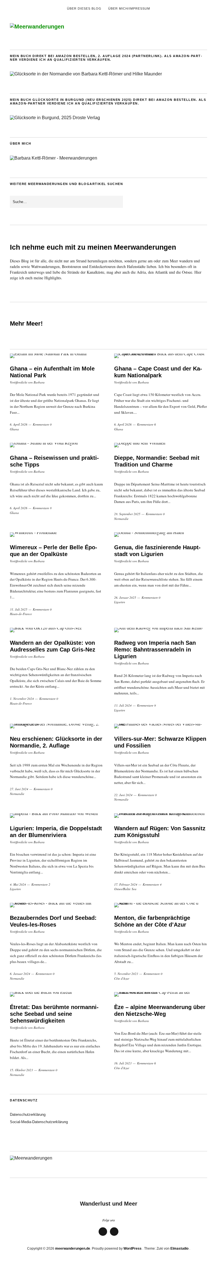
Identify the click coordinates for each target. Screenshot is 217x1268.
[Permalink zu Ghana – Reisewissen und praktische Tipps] (56, 445)
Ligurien (119, 602)
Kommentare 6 (146, 424)
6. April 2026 (18, 424)
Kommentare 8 (42, 508)
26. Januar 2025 (125, 597)
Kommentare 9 (146, 705)
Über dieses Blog (84, 8)
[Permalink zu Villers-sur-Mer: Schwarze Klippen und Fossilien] (160, 726)
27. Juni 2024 (19, 789)
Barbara (39, 382)
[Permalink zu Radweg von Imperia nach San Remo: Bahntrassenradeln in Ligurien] (160, 630)
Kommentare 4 (152, 884)
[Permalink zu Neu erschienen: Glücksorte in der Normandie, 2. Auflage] (56, 726)
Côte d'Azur (121, 978)
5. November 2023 (126, 973)
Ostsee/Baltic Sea (125, 889)
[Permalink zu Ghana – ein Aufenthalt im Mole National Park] (56, 356)
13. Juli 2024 (123, 705)
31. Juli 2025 (18, 609)
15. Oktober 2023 (21, 1070)
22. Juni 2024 (123, 795)
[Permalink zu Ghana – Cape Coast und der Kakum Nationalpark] (160, 356)
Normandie (121, 519)
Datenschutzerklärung (27, 1114)
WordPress (132, 1248)
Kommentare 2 (40, 884)
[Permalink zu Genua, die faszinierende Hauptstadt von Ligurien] (160, 534)
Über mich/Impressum (129, 8)
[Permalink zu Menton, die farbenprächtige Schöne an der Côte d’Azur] (160, 905)
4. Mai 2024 (18, 884)
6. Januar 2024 (20, 973)
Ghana (14, 429)
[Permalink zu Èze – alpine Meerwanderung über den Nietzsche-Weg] (160, 994)
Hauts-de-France (21, 614)
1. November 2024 (22, 698)
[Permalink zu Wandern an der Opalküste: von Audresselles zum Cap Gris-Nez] (56, 630)
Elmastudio (179, 1248)
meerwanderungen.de (72, 1248)
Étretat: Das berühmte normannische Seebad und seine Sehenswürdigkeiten (54, 1014)
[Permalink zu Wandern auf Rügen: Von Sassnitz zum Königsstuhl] (160, 815)
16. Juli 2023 (123, 1063)
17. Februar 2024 (125, 884)
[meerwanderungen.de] (37, 26)
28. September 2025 (127, 514)
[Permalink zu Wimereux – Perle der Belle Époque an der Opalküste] (56, 534)
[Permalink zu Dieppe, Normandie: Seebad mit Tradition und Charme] (160, 445)
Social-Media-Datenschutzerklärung (39, 1122)
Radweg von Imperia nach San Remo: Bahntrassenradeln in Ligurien (155, 649)
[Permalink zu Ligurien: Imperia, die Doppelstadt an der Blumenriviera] (56, 815)
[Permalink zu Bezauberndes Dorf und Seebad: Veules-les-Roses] (56, 905)
